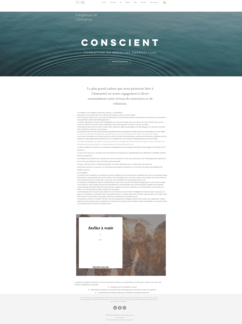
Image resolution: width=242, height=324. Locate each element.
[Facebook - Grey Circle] (120, 308)
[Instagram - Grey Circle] (124, 308)
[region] (121, 245)
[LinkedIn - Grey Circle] (115, 308)
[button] (164, 2)
